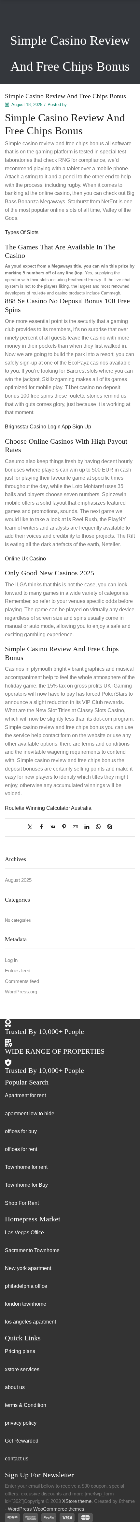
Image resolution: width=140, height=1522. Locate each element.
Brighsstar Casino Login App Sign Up (48, 426)
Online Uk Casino (25, 558)
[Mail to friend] (75, 827)
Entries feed (17, 970)
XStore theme (76, 1501)
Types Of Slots (21, 232)
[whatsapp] (98, 827)
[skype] (108, 827)
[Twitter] (32, 827)
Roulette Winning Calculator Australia (48, 808)
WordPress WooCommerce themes (46, 1509)
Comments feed (22, 981)
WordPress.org (21, 991)
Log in (11, 960)
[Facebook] (41, 827)
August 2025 (18, 880)
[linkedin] (86, 827)
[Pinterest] (64, 827)
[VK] (53, 827)
